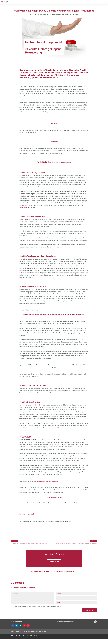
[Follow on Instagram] (28, 625)
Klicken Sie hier (54, 561)
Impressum (33, 631)
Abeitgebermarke (24, 207)
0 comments (75, 14)
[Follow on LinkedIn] (16, 625)
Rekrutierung (60, 14)
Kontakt (25, 631)
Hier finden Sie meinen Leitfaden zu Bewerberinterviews (44, 533)
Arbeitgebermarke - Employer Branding (47, 14)
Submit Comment (89, 610)
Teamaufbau (68, 14)
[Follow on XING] (20, 625)
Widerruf (19, 631)
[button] (3, 635)
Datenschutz (42, 631)
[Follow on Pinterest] (24, 625)
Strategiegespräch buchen (54, 497)
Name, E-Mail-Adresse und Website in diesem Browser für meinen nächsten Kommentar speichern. (37, 606)
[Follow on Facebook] (12, 625)
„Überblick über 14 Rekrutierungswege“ (46, 481)
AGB (12, 631)
